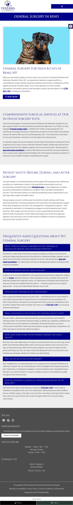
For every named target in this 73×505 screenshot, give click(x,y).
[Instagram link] (13, 420)
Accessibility (21, 489)
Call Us (19, 503)
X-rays (11, 278)
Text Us (55, 503)
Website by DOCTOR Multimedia (37, 492)
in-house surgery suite (18, 129)
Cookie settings (36, 499)
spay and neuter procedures (13, 150)
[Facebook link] (3, 420)
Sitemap (12, 489)
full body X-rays (38, 187)
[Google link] (8, 420)
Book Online (12, 97)
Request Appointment (11, 435)
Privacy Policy (32, 489)
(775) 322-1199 (52, 305)
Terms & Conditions (45, 489)
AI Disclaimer (59, 489)
